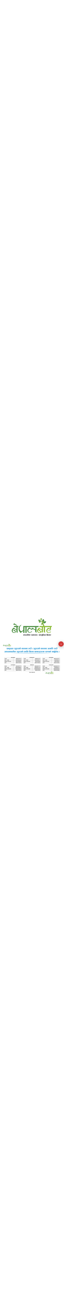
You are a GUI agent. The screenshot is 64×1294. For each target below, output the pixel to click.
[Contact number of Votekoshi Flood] (32, 659)
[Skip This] (61, 644)
